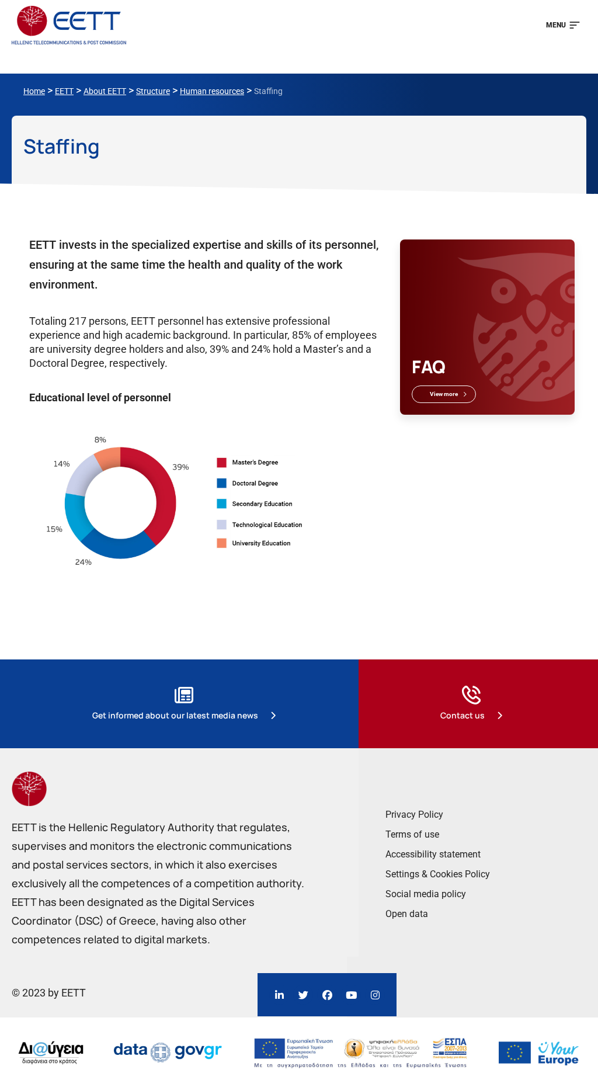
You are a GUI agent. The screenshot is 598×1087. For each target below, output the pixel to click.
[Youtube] (351, 995)
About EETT (105, 91)
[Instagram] (375, 995)
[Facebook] (327, 995)
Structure (153, 91)
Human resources (212, 91)
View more (444, 394)
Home (34, 91)
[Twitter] (303, 995)
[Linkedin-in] (279, 995)
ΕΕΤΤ (64, 91)
